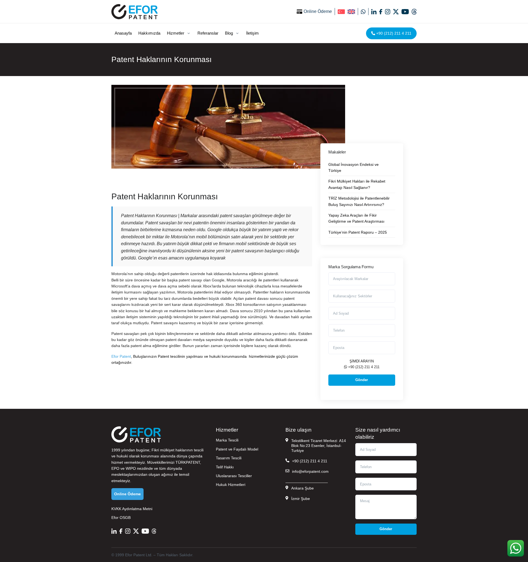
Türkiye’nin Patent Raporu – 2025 (357, 232)
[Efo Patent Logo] (134, 11)
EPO (115, 468)
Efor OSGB (121, 517)
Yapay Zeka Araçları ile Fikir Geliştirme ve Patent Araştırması (356, 218)
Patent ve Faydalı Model (237, 449)
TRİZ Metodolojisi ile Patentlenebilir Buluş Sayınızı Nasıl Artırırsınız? (359, 201)
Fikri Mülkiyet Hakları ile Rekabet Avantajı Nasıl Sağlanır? (356, 184)
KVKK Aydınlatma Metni (131, 509)
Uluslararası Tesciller (234, 476)
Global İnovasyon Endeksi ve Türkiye (353, 167)
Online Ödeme (318, 11)
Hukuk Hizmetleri (230, 484)
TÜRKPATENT (187, 462)
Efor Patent (121, 356)
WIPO (131, 468)
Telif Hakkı (225, 467)
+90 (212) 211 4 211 (393, 33)
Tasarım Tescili (228, 458)
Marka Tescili (227, 440)
